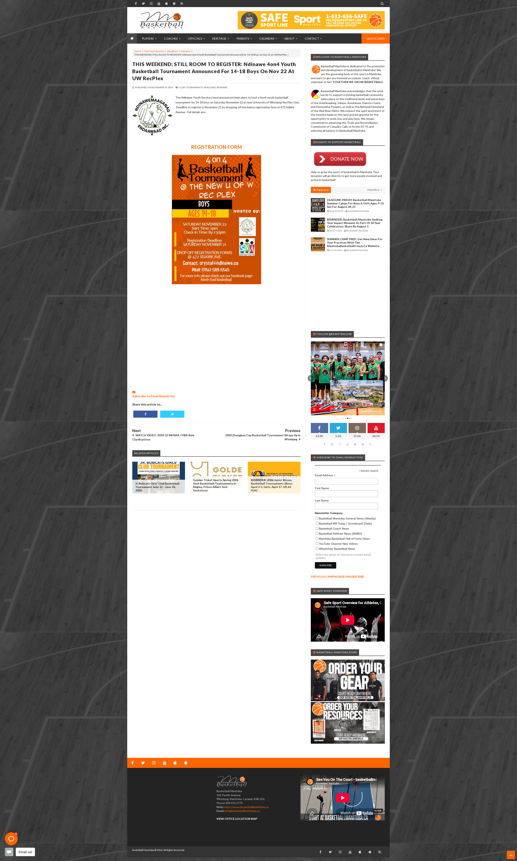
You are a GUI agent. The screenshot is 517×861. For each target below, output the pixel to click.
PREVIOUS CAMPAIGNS (327, 576)
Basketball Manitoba (143, 850)
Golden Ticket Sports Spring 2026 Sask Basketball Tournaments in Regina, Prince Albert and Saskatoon (215, 485)
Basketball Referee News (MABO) (340, 533)
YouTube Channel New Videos (338, 543)
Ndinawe (185, 51)
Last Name (322, 500)
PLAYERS (148, 38)
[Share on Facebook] (145, 414)
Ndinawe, (222, 87)
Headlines (172, 51)
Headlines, (210, 87)
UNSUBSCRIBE (354, 576)
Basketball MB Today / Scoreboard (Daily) (345, 523)
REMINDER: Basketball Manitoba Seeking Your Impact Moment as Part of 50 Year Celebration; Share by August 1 (354, 223)
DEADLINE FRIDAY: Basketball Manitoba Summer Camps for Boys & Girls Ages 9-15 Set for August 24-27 (355, 203)
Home (137, 51)
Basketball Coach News (334, 528)
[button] (311, 378)
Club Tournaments (154, 51)
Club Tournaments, (191, 87)
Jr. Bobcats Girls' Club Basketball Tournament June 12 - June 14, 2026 (157, 487)
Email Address (325, 475)
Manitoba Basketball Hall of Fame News (344, 538)
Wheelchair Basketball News (337, 548)
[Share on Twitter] (172, 414)
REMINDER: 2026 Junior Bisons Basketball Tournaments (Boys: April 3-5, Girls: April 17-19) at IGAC (272, 485)
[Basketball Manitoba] (162, 20)
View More (373, 189)
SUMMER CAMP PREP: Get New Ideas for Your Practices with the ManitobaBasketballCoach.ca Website (354, 242)
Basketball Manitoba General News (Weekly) (347, 518)
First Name (322, 488)
